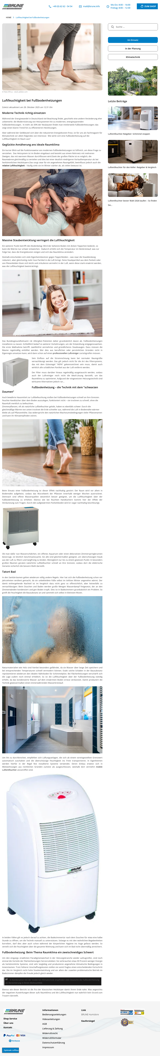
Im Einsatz (132, 40)
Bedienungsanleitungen (54, 1014)
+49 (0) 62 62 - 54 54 (62, 6)
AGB (44, 1023)
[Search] (112, 27)
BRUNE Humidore (90, 1014)
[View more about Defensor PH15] (133, 81)
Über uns (8, 1022)
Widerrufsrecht (50, 1033)
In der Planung (133, 48)
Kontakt (7, 1027)
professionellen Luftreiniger (66, 353)
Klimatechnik (133, 57)
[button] (111, 80)
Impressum (48, 1047)
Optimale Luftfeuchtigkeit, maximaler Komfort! (11, 1050)
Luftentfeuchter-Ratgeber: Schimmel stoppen (129, 134)
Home (8, 17)
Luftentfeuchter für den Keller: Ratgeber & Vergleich (132, 167)
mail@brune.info (91, 6)
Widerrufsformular (51, 1037)
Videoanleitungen (51, 1019)
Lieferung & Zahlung (52, 1028)
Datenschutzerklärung (53, 1042)
